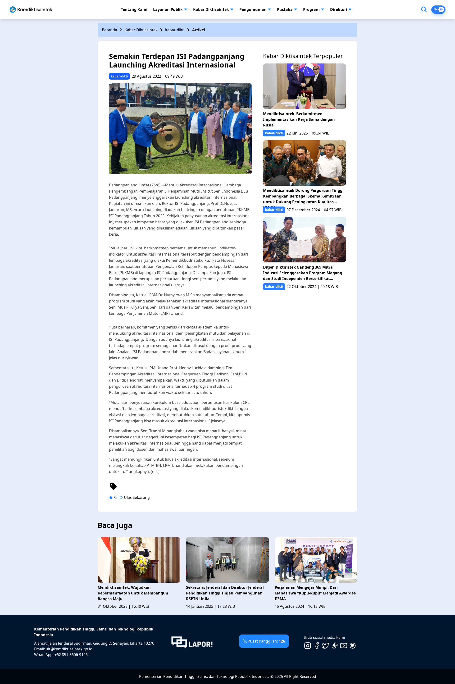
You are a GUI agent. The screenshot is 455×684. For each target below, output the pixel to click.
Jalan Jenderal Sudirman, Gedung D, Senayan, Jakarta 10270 (101, 643)
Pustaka (285, 9)
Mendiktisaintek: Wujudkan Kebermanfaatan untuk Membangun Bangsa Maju (133, 593)
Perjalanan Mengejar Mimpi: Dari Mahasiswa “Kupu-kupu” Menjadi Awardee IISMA (315, 593)
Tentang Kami (134, 9)
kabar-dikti (175, 29)
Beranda (109, 29)
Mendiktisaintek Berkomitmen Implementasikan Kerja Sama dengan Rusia (299, 119)
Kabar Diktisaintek (211, 9)
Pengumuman (253, 9)
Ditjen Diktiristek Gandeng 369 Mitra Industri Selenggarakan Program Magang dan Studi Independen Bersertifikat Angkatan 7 (302, 274)
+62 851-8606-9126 (71, 654)
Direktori (338, 9)
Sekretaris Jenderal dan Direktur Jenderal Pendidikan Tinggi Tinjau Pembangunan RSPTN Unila (225, 593)
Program (311, 9)
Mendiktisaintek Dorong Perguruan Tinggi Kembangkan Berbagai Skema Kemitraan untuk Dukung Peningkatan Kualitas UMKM (303, 197)
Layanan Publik (168, 9)
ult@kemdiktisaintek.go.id (69, 649)
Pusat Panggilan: (266, 641)
